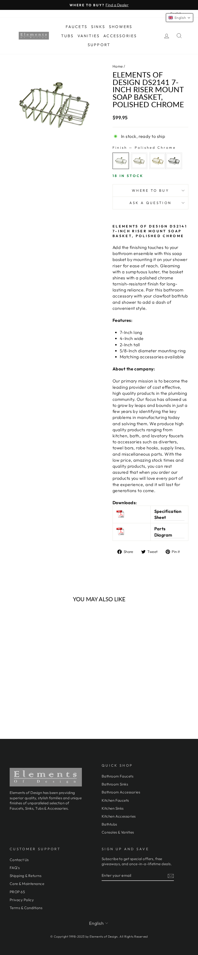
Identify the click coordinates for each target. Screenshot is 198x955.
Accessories (120, 35)
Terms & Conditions (26, 907)
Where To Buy (150, 190)
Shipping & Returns (25, 875)
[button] (179, 18)
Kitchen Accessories (119, 816)
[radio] (121, 161)
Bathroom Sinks (115, 784)
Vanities (89, 35)
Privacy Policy (22, 900)
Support (99, 44)
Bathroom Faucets (117, 776)
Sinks (98, 26)
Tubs (67, 35)
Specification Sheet (168, 514)
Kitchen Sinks (113, 808)
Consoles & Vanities (118, 832)
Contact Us (19, 859)
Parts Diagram (163, 532)
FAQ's (15, 867)
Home (118, 66)
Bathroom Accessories (121, 792)
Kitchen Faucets (115, 800)
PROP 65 (17, 892)
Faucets (76, 26)
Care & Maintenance (27, 883)
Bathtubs (109, 824)
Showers (120, 26)
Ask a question (150, 203)
